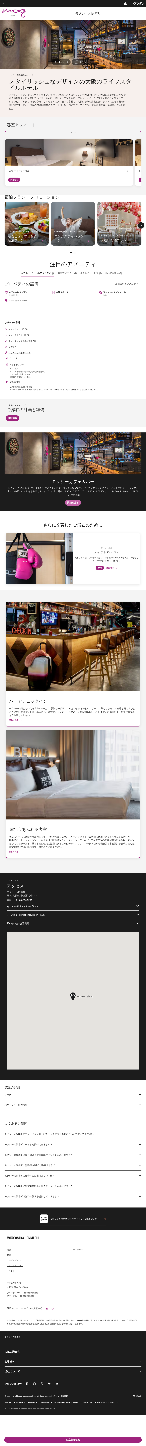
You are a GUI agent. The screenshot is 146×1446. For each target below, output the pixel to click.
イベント (11, 1271)
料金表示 (14, 180)
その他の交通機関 (20, 923)
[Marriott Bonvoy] (136, 3)
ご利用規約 (30, 1403)
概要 (9, 1250)
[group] (73, 471)
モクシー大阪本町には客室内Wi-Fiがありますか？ (30, 1165)
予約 (100, 567)
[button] (125, 3)
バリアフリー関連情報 (16, 1105)
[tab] (37, 273)
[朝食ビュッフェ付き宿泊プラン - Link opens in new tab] (27, 224)
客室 (9, 1255)
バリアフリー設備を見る (20, 353)
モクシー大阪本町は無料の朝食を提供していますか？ (32, 1196)
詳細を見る (73, 502)
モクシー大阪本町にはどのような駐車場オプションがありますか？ (39, 1155)
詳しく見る (13, 720)
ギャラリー (78, 1250)
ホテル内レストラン (18, 292)
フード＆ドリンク (15, 1260)
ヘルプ (112, 1403)
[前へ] (8, 132)
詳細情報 (12, 418)
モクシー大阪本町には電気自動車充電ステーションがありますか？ (39, 1186)
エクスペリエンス (15, 1265)
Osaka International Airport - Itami (28, 914)
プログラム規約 (44, 1403)
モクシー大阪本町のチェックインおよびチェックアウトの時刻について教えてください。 (50, 1134)
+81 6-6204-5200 (23, 900)
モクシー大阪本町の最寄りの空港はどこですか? (29, 1175)
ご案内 (8, 1094)
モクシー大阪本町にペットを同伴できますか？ (28, 1144)
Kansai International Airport (25, 906)
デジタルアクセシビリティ (83, 1403)
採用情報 (19, 1403)
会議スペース (62, 292)
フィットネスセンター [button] (113, 292)
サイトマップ (102, 1403)
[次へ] (137, 132)
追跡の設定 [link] (9, 1403)
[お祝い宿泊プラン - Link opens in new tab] (119, 224)
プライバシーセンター (61, 1403)
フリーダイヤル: (22, 1293)
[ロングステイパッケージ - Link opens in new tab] (73, 224)
